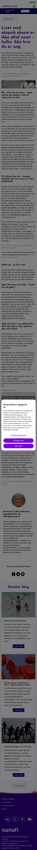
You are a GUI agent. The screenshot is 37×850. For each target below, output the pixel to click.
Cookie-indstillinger (18, 435)
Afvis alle (18, 446)
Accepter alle (18, 440)
